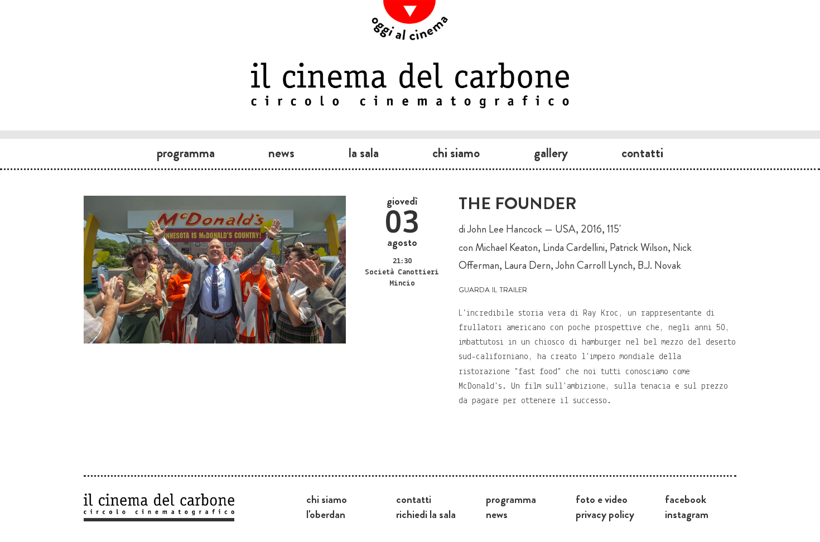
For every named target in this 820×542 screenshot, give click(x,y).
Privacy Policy (605, 514)
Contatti (642, 152)
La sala (364, 152)
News (281, 152)
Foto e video (602, 499)
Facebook (685, 499)
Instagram (686, 514)
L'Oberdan (325, 514)
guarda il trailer (493, 288)
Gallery (551, 152)
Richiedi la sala (426, 514)
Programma (186, 152)
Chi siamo (456, 152)
